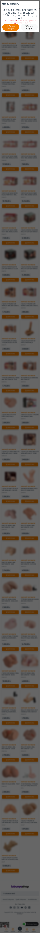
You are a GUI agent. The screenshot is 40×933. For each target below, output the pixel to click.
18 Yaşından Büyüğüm (11, 27)
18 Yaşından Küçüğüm (29, 27)
